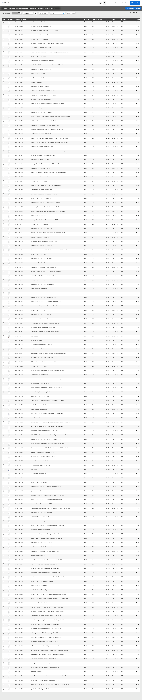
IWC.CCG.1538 (19, 581)
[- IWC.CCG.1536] (136, 551)
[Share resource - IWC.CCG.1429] (138, 263)
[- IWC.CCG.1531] (136, 663)
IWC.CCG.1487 (19, 417)
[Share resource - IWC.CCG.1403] (138, 620)
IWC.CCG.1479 (19, 491)
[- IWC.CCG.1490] (136, 362)
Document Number (20, 19)
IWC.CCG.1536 (19, 551)
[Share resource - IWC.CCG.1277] (138, 35)
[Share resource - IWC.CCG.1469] (138, 413)
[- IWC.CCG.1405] (136, 602)
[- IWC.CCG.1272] (136, 387)
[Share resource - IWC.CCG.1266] (138, 271)
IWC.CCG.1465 (19, 555)
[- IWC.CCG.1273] (136, 245)
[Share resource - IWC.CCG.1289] (138, 60)
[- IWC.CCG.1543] (136, 525)
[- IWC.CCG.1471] (136, 409)
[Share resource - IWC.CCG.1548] (138, 628)
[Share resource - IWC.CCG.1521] (138, 456)
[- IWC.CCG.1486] (136, 383)
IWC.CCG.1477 (19, 258)
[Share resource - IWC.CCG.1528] (138, 366)
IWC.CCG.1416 (19, 164)
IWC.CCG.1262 (19, 676)
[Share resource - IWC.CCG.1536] (138, 551)
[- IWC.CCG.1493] (136, 521)
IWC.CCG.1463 (19, 370)
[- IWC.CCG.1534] (136, 564)
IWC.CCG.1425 (19, 90)
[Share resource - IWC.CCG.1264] (138, 426)
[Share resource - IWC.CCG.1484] (138, 465)
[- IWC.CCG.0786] (136, 99)
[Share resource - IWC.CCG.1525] (138, 439)
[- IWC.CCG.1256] (136, 232)
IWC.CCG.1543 (19, 525)
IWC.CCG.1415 (19, 138)
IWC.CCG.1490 (19, 361)
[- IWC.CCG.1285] (136, 323)
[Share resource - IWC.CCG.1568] (138, 241)
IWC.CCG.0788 (19, 129)
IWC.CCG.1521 (19, 456)
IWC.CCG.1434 (19, 529)
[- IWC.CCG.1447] (136, 336)
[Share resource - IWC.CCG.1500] (138, 56)
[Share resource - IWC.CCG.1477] (138, 258)
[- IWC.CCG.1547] (136, 349)
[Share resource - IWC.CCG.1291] (138, 172)
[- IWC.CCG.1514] (136, 116)
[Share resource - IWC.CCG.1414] (138, 30)
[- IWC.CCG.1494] (136, 542)
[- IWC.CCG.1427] (136, 538)
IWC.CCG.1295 (19, 121)
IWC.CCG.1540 (19, 658)
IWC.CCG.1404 (19, 77)
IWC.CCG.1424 (19, 667)
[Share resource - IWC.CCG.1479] (138, 491)
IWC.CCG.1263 (19, 654)
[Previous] (130, 12)
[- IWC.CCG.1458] (136, 469)
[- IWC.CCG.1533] (136, 594)
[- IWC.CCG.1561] (136, 151)
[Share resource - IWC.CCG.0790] (138, 65)
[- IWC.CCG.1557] (136, 220)
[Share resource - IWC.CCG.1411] (138, 288)
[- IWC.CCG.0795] (136, 69)
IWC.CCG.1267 (19, 39)
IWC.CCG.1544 (19, 452)
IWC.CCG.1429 (19, 263)
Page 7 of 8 (135, 12)
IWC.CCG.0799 (19, 159)
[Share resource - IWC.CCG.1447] (138, 336)
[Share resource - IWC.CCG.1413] (138, 357)
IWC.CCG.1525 (19, 439)
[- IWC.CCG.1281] (136, 82)
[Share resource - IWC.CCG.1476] (138, 202)
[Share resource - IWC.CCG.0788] (138, 129)
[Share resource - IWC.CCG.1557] (138, 220)
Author (86, 19)
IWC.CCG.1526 (19, 633)
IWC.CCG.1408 (19, 47)
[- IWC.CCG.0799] (136, 159)
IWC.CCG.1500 (19, 56)
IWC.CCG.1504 (19, 250)
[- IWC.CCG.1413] (136, 357)
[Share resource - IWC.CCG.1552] (138, 43)
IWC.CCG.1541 (19, 482)
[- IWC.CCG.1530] (136, 615)
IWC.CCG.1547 (19, 349)
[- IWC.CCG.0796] (136, 181)
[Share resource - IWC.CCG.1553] (138, 379)
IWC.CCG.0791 (19, 237)
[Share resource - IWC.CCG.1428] (138, 73)
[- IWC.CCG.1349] (136, 396)
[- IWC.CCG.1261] (136, 133)
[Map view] (21, 13)
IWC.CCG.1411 (19, 288)
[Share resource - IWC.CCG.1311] (138, 624)
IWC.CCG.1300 (19, 103)
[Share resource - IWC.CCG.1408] (138, 47)
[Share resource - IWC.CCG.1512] (138, 168)
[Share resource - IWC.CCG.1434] (138, 529)
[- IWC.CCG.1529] (136, 577)
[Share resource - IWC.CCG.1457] (138, 448)
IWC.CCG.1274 (19, 508)
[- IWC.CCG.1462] (136, 310)
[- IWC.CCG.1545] (136, 495)
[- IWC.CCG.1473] (136, 228)
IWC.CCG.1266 (19, 271)
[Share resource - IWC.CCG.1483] (138, 254)
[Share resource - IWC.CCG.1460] (138, 198)
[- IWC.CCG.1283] (136, 125)
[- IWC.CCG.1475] (136, 353)
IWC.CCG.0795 (19, 69)
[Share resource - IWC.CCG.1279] (138, 108)
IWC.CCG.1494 (19, 542)
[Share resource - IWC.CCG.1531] (138, 663)
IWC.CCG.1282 (19, 52)
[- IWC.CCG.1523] (136, 374)
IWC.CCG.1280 (19, 473)
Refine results (71, 13)
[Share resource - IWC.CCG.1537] (138, 585)
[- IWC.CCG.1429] (136, 263)
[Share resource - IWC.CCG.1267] (138, 39)
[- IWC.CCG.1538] (136, 581)
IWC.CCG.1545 (19, 495)
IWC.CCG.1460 (19, 198)
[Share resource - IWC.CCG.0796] (138, 181)
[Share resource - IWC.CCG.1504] (138, 250)
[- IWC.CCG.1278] (136, 112)
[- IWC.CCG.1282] (136, 52)
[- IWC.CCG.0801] (136, 86)
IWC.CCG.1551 (19, 400)
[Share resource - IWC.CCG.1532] (138, 641)
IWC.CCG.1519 (19, 478)
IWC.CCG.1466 (19, 392)
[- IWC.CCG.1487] (136, 417)
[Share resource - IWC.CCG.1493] (138, 521)
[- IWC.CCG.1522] (136, 443)
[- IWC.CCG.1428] (136, 73)
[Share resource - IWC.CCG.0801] (138, 86)
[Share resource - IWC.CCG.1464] (138, 267)
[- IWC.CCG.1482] (136, 680)
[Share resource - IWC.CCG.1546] (138, 499)
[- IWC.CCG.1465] (136, 555)
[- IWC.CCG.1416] (136, 164)
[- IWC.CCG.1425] (136, 90)
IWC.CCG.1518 (19, 435)
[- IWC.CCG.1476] (136, 202)
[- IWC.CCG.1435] (136, 340)
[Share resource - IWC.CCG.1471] (138, 409)
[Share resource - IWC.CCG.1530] (138, 615)
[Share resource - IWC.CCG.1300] (138, 103)
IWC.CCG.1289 (19, 60)
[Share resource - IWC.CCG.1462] (138, 310)
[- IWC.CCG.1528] (136, 366)
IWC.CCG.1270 (19, 460)
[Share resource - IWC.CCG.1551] (138, 400)
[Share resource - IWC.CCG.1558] (138, 142)
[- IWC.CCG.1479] (136, 491)
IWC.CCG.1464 (19, 267)
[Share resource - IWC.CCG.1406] (138, 211)
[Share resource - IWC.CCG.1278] (138, 112)
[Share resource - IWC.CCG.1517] (138, 568)
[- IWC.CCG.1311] (136, 624)
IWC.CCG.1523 (19, 374)
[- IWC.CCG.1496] (136, 645)
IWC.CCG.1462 (19, 310)
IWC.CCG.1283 (19, 125)
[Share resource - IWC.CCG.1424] (138, 667)
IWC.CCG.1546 (19, 499)
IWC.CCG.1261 (19, 133)
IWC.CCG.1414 (19, 30)
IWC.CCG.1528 (19, 366)
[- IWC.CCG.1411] (136, 288)
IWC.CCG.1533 (19, 594)
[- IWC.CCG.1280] (136, 473)
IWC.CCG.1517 (19, 568)
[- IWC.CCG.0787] (136, 185)
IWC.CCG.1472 (19, 306)
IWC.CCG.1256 (19, 232)
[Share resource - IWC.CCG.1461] (138, 319)
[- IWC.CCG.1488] (136, 684)
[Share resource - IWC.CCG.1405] (138, 602)
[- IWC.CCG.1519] (136, 478)
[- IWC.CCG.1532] (136, 641)
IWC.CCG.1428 (19, 73)
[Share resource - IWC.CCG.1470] (138, 280)
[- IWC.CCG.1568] (136, 241)
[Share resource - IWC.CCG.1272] (138, 387)
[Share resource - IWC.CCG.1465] (138, 555)
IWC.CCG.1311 (19, 624)
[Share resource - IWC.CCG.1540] (138, 658)
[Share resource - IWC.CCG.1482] (138, 680)
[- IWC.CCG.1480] (136, 301)
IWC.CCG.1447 (19, 336)
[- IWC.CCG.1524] (136, 607)
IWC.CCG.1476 (19, 202)
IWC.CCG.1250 (19, 598)
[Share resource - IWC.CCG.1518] (138, 435)
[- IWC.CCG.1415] (136, 138)
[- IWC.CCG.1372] (136, 207)
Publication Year (97, 19)
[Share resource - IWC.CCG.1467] (138, 314)
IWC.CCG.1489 (19, 572)
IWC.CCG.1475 (19, 353)
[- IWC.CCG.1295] (136, 121)
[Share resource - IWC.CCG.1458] (138, 469)
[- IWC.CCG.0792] (136, 95)
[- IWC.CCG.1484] (136, 465)
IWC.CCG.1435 (19, 340)
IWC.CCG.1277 (19, 34)
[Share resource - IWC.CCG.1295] (138, 121)
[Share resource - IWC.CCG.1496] (138, 645)
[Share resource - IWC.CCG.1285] (138, 323)
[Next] (140, 12)
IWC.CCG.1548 (19, 628)
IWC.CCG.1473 (19, 228)
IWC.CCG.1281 (19, 82)
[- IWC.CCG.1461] (136, 319)
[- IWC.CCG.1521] (136, 456)
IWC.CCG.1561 (19, 151)
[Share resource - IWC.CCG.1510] (138, 422)
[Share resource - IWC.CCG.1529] (138, 577)
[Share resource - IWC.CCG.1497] (138, 611)
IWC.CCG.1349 (19, 396)
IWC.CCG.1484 (19, 465)
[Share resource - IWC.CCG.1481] (138, 293)
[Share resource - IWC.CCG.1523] (138, 374)
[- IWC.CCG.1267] (136, 39)
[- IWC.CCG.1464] (136, 267)
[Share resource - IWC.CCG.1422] (138, 275)
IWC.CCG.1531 (19, 663)
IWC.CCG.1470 (19, 280)
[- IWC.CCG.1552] (136, 43)
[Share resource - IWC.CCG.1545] (138, 495)
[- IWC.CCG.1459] (136, 215)
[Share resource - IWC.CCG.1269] (138, 689)
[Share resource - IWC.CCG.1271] (138, 177)
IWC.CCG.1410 (19, 331)
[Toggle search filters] (104, 3)
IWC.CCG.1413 (19, 357)
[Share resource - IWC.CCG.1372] (138, 207)
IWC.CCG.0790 (19, 65)
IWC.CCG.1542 (19, 547)
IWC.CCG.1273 (19, 245)
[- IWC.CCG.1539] (136, 650)
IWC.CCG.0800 (19, 146)
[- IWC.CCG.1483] (136, 254)
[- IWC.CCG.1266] (136, 271)
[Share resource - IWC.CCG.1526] (138, 633)
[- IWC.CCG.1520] (136, 504)
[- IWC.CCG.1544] (136, 452)
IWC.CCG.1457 (19, 448)
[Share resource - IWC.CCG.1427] (138, 538)
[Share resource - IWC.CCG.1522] (138, 443)
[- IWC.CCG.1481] (136, 293)
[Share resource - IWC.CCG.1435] (138, 340)
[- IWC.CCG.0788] (136, 129)
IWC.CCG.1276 (19, 559)
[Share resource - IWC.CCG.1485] (138, 516)
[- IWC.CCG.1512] (136, 168)
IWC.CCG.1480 (19, 301)
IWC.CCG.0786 (19, 99)
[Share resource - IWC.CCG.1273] (138, 245)
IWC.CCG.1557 (19, 219)
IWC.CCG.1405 (19, 602)
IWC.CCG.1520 (19, 503)
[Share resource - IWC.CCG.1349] (138, 396)
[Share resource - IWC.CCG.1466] (138, 392)
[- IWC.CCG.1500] (136, 56)
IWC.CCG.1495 (19, 486)
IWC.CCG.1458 (19, 469)
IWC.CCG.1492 (19, 590)
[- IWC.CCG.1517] (136, 568)
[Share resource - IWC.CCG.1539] (138, 650)
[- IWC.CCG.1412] (136, 155)
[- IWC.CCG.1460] (136, 198)
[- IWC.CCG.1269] (136, 689)
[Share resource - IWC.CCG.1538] (138, 581)
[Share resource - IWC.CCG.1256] (138, 232)
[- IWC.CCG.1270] (136, 461)
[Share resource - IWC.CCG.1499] (138, 430)
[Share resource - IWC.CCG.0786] (138, 99)
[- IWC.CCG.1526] (136, 633)
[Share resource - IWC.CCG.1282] (138, 52)
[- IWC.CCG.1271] (136, 177)
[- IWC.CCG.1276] (136, 560)
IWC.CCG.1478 (19, 297)
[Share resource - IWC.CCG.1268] (138, 405)
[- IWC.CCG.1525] (136, 439)
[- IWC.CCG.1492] (136, 590)
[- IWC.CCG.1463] (136, 370)
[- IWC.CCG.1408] (136, 47)
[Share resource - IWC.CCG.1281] (138, 82)
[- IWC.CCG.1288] (136, 22)
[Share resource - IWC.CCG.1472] (138, 306)
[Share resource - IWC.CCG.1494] (138, 542)
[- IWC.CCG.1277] (136, 35)
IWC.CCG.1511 (19, 26)
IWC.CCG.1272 (19, 387)
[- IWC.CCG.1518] (136, 435)
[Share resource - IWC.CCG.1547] (138, 349)
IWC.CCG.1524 (19, 607)
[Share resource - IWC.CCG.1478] (138, 297)
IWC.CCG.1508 (19, 327)
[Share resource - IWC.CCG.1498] (138, 512)
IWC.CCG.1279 (19, 108)
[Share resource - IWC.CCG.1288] (138, 22)
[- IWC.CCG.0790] (136, 65)
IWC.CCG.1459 (19, 215)
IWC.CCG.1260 (19, 671)
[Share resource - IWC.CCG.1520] (138, 504)
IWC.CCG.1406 (19, 211)
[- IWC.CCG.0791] (136, 237)
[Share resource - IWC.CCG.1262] (138, 676)
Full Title (34, 19)
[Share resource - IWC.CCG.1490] (138, 362)
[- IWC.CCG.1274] (136, 508)
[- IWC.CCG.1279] (136, 108)
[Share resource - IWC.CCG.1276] (138, 560)
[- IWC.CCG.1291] (136, 172)
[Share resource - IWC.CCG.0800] (138, 146)
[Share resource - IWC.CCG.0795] (138, 69)
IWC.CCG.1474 (19, 224)
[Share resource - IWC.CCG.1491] (138, 189)
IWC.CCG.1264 (19, 426)
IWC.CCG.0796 (19, 181)
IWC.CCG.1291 (19, 172)
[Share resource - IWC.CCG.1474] (138, 224)
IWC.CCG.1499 (19, 430)
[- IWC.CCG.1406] (136, 211)
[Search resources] (100, 3)
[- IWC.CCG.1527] (136, 637)
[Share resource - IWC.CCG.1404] (138, 78)
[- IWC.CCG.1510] (136, 422)
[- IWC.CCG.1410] (136, 331)
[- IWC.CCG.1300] (136, 103)
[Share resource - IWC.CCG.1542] (138, 547)
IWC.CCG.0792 (19, 95)
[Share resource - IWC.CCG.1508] (138, 327)
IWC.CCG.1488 (19, 684)
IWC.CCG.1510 (19, 422)
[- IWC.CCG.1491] (136, 189)
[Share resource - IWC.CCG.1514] (138, 116)
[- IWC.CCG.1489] (136, 572)
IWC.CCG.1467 (19, 314)
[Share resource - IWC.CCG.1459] (138, 215)
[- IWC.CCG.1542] (136, 547)
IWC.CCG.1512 (19, 168)
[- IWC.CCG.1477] (136, 258)
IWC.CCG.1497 (19, 611)
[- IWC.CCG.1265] (136, 344)
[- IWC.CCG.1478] (136, 297)
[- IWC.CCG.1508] (136, 327)
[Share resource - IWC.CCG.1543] (138, 525)
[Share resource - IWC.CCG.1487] (138, 417)
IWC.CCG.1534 (19, 564)
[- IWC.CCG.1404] (136, 78)
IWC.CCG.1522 (19, 443)
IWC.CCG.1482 (19, 680)
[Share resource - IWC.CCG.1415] (138, 138)
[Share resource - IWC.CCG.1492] (138, 590)
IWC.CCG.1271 (19, 176)
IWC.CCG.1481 (19, 293)
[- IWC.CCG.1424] (136, 667)
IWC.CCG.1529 (19, 577)
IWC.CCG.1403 (19, 620)
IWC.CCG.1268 (19, 405)
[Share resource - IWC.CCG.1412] (138, 155)
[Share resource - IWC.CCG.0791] (138, 237)
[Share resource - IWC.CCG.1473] (138, 228)
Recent (124, 3)
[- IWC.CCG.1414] (136, 30)
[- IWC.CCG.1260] (136, 671)
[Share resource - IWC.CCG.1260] (138, 671)
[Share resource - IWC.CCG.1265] (138, 344)
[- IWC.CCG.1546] (136, 499)
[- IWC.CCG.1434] (136, 529)
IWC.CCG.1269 (19, 689)
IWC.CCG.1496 (19, 645)
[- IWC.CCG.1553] (136, 379)
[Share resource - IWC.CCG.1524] (138, 607)
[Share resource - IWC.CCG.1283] (138, 125)
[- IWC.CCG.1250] (136, 598)
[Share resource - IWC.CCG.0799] (138, 159)
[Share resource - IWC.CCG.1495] (138, 486)
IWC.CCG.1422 (19, 275)
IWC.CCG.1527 (19, 637)
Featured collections (114, 3)
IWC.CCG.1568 (19, 241)
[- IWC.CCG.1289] (136, 60)
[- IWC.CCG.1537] (136, 585)
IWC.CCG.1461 (19, 318)
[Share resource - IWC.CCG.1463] (138, 370)
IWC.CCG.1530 (19, 615)
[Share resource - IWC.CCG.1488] (138, 684)
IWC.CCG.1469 (19, 413)
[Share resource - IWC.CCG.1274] (138, 508)
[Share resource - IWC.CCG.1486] (138, 383)
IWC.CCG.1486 (19, 383)
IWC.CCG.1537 (19, 585)
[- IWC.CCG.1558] (136, 142)
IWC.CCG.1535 (19, 534)
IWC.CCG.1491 (19, 189)
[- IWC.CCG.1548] (136, 628)
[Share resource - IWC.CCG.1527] (138, 637)
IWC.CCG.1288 (19, 22)
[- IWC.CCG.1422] (136, 275)
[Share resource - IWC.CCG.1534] (138, 564)
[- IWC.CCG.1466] (136, 392)
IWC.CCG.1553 (19, 379)
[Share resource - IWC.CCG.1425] (138, 90)
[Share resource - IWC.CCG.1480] (138, 301)
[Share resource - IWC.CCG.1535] (138, 534)
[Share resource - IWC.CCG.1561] (138, 151)
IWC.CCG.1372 (19, 207)
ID (106, 19)
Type (113, 19)
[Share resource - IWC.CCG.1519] (138, 478)
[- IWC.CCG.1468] (136, 284)
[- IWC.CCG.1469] (136, 413)
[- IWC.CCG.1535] (136, 534)
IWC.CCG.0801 (19, 86)
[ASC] (35, 13)
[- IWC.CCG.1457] (136, 448)
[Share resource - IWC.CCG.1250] (138, 598)
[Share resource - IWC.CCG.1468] (138, 284)
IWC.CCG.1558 (19, 142)
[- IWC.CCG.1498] (136, 512)
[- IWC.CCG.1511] (136, 26)
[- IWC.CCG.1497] (136, 611)
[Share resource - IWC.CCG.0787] (138, 185)
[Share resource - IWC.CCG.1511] (138, 26)
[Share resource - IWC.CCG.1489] (138, 572)
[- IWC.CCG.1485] (136, 516)
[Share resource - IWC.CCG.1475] (138, 353)
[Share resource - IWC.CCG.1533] (138, 594)
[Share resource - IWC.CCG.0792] (138, 95)
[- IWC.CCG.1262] (136, 676)
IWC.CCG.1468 (19, 284)
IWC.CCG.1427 (19, 538)
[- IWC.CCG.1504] (136, 250)
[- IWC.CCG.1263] (136, 654)
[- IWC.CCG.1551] (136, 400)
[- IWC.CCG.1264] (136, 426)
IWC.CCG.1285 (19, 323)
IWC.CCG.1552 (19, 43)
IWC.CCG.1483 (19, 254)
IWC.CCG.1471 (19, 409)
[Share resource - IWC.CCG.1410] (138, 331)
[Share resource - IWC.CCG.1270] (138, 461)
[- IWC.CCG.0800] (136, 146)
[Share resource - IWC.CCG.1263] (138, 654)
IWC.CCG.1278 (19, 112)
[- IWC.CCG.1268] (136, 405)
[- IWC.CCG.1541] (136, 482)
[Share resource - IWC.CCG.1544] (138, 452)
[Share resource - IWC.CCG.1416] (138, 164)
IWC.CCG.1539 (19, 650)
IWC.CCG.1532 (19, 641)
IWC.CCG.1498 (19, 512)
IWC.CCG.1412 (19, 155)
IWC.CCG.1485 (19, 516)
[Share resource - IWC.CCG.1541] (138, 482)
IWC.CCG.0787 (19, 185)
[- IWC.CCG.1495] (136, 486)
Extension (123, 19)
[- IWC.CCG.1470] (136, 280)
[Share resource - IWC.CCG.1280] (138, 473)
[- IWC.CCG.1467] (136, 314)
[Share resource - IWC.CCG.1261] (138, 133)
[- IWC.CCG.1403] (136, 620)
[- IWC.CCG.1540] (136, 658)
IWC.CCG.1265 (19, 344)
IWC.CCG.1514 (19, 116)
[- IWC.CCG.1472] (136, 306)
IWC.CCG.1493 (19, 521)
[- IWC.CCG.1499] (136, 430)
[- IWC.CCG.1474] (136, 224)
